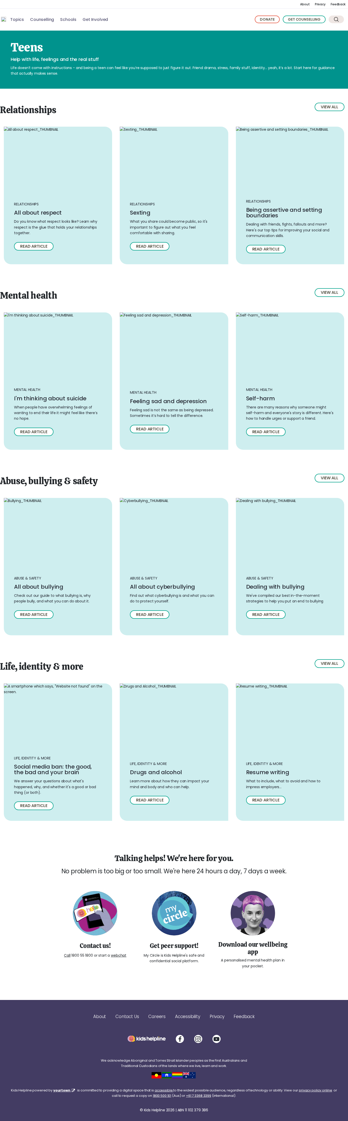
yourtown (62, 1090)
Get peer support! (174, 946)
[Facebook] (180, 1039)
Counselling (42, 19)
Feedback (338, 4)
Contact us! (95, 946)
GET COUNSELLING (304, 19)
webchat (118, 955)
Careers (157, 1016)
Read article (33, 246)
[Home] (3, 19)
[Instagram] (198, 1039)
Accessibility (187, 1016)
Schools (68, 19)
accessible (164, 1090)
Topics (17, 19)
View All (329, 107)
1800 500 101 (162, 1095)
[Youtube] (216, 1039)
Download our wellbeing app (252, 948)
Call (67, 955)
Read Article (149, 429)
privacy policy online (315, 1090)
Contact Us (127, 1016)
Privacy (320, 4)
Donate (267, 19)
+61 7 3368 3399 (198, 1095)
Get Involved (95, 19)
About (305, 4)
